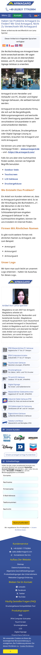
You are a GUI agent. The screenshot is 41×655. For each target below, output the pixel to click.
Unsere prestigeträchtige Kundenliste (21, 455)
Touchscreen (11, 174)
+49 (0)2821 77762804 (22, 9)
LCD (20, 628)
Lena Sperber (21, 305)
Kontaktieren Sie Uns (22, 555)
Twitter (22, 593)
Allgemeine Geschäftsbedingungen (20, 571)
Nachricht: (7, 509)
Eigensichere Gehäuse (20, 635)
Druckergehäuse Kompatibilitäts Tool (20, 606)
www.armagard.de (30, 148)
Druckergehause (20, 625)
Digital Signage (20, 632)
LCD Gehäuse (11, 179)
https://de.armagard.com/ (21, 152)
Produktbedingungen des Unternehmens (20, 574)
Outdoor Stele (12, 169)
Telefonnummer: (9, 502)
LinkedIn (22, 587)
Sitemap (20, 564)
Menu (5, 15)
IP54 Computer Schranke (20, 618)
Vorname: (7, 475)
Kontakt (17, 15)
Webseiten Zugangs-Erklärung (20, 577)
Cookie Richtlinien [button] (27, 646)
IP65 (20, 615)
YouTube (22, 597)
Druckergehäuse (13, 183)
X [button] (10, 651)
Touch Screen (20, 622)
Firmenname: (8, 489)
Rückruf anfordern (20, 523)
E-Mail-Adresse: (9, 495)
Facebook (22, 590)
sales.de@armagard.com (22, 552)
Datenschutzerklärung (21, 567)
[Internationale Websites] (37, 15)
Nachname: (7, 482)
